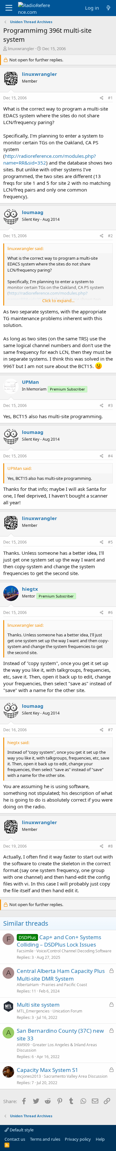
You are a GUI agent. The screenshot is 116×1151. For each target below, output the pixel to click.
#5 (110, 542)
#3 (110, 405)
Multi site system (38, 1004)
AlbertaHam (28, 984)
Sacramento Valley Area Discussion (75, 1076)
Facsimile (25, 951)
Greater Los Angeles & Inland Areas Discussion (57, 1047)
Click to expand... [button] (58, 300)
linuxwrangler (21, 48)
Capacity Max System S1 (47, 1070)
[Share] (102, 98)
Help (100, 1139)
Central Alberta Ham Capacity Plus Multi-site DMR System (61, 974)
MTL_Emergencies (33, 1011)
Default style (21, 1130)
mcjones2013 (29, 1076)
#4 (110, 456)
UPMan (30, 382)
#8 (110, 846)
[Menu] (8, 8)
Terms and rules (45, 1139)
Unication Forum (67, 1011)
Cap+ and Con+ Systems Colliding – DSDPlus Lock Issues (59, 941)
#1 (110, 98)
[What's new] (108, 8)
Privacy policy (78, 1139)
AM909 (23, 1045)
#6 (110, 612)
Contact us (15, 1139)
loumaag (33, 212)
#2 (110, 235)
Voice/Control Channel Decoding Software (73, 951)
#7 (110, 730)
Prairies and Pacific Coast (64, 984)
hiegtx (30, 589)
